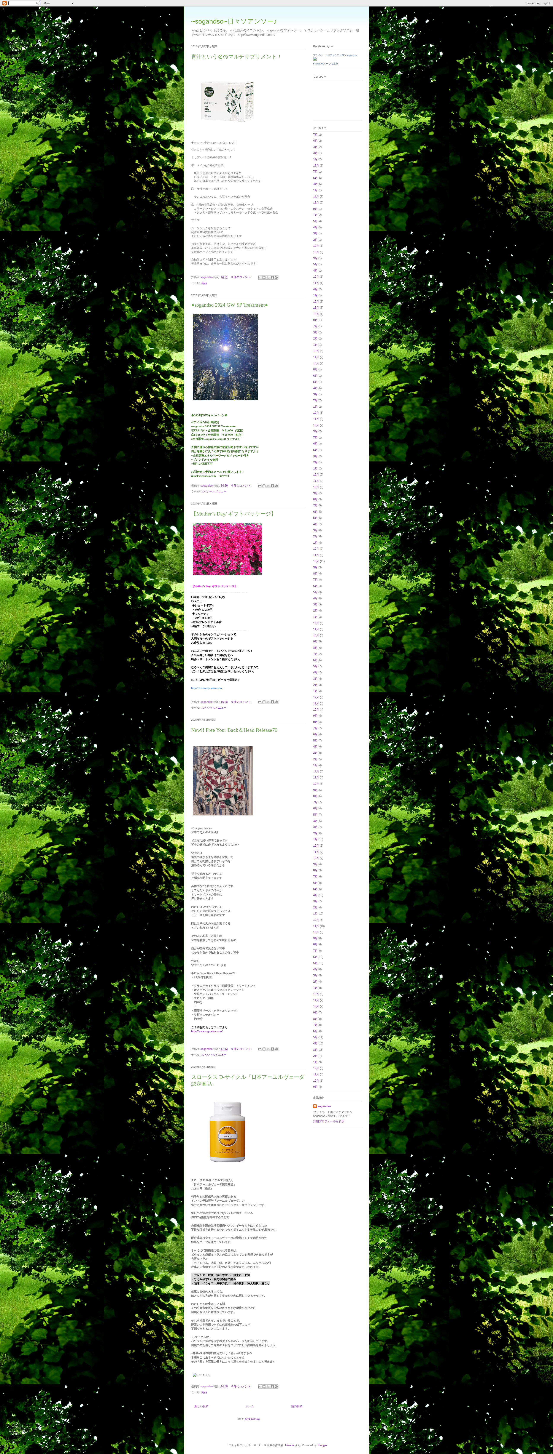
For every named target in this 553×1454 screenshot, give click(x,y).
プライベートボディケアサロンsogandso (335, 55)
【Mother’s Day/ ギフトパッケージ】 (233, 514)
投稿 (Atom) (252, 1419)
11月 (316, 165)
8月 (315, 369)
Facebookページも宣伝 (325, 63)
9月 (315, 208)
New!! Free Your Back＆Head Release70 (234, 730)
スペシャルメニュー (214, 491)
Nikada (289, 1445)
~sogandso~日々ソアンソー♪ (234, 21)
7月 (315, 134)
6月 (315, 140)
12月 (316, 196)
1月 (315, 159)
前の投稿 (296, 1406)
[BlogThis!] (264, 277)
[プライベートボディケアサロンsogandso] (315, 59)
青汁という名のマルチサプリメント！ (236, 56)
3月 (315, 153)
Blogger (322, 1445)
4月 (315, 147)
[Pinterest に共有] (276, 277)
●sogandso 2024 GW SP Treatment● (229, 305)
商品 (204, 283)
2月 (315, 239)
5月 (315, 177)
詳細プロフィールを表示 (328, 1121)
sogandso (324, 1106)
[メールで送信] (260, 277)
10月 (316, 252)
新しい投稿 (201, 1406)
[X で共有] (268, 277)
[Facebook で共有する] (272, 277)
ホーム (250, 1406)
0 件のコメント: (241, 277)
